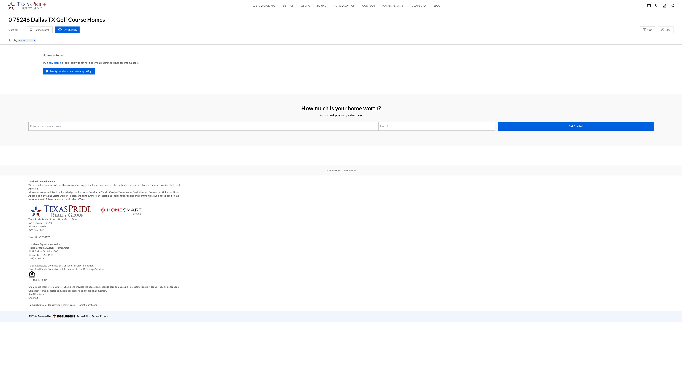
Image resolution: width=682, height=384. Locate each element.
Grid (649, 29)
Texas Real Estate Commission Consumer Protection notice (60, 265)
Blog (437, 5)
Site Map (33, 297)
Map (667, 29)
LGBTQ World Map (264, 5)
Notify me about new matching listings (71, 71)
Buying (321, 5)
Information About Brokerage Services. (83, 269)
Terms (95, 316)
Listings (288, 5)
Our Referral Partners (341, 170)
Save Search (70, 29)
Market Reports (392, 5)
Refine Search (42, 29)
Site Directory (36, 294)
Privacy (104, 316)
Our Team (368, 5)
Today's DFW (418, 5)
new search (54, 62)
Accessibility (84, 316)
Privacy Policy (39, 279)
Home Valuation (344, 5)
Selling (305, 5)
